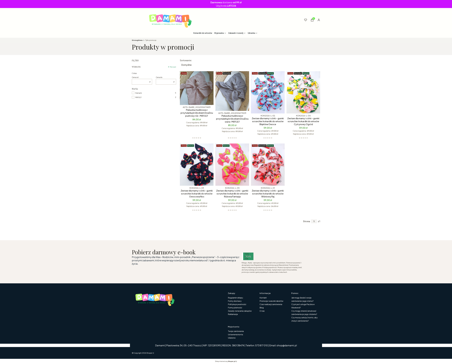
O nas (262, 311)
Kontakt (263, 297)
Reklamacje (233, 314)
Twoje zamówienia (236, 331)
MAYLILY (138, 97)
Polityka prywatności (237, 304)
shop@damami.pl (287, 345)
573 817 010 (261, 345)
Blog (262, 307)
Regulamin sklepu (235, 297)
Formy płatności (235, 307)
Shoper (149, 353)
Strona (306, 221)
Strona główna (137, 40)
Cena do (159, 77)
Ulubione (232, 338)
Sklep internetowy (225, 361)
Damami (138, 93)
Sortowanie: (186, 60)
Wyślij (248, 256)
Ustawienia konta (235, 334)
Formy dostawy (235, 301)
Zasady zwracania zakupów (240, 311)
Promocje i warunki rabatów (271, 301)
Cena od (135, 77)
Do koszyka (191, 101)
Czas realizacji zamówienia (271, 304)
